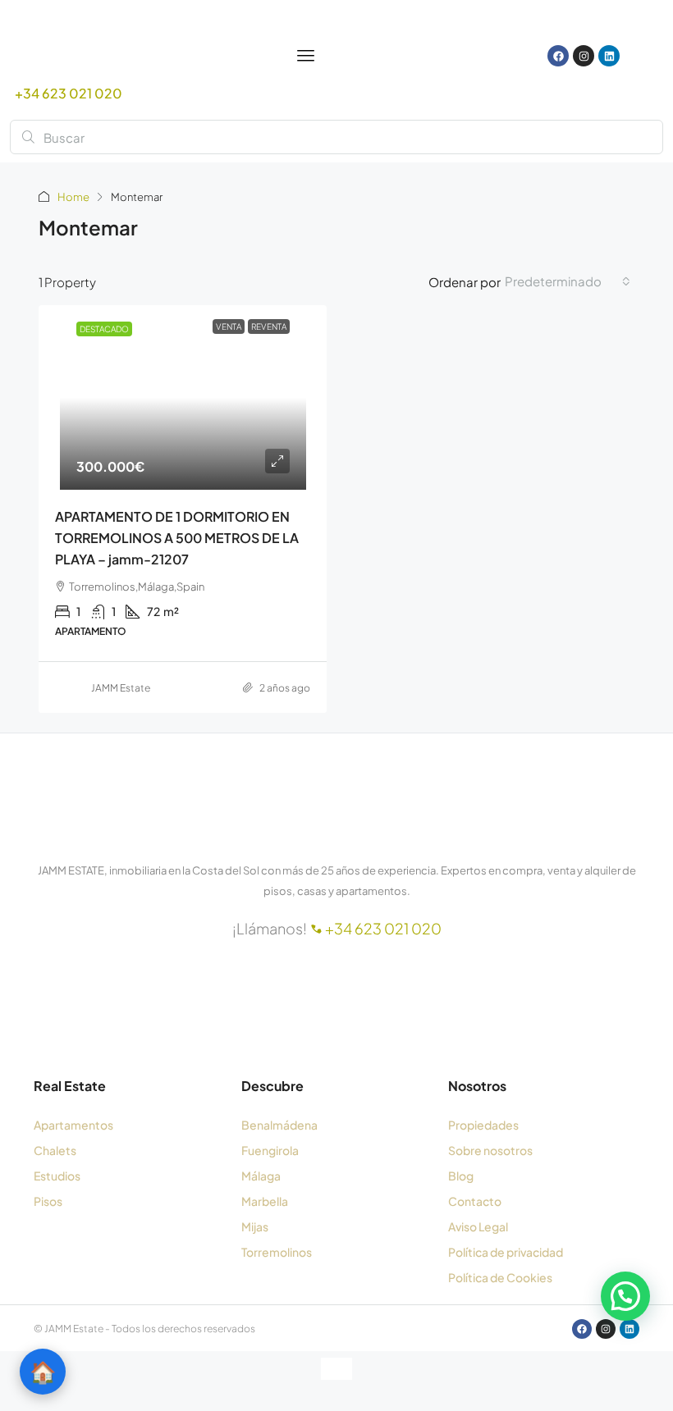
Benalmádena (279, 1124)
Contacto (474, 1201)
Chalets (55, 1150)
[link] (183, 397)
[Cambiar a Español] (471, 56)
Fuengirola (270, 1150)
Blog (461, 1175)
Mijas (254, 1226)
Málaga (261, 1175)
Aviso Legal (478, 1226)
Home (73, 196)
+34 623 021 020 (68, 93)
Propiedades (483, 1124)
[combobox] (567, 281)
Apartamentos (73, 1124)
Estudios (57, 1175)
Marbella (264, 1201)
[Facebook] (558, 55)
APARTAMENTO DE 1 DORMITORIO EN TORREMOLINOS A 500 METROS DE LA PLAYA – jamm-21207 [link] (177, 538)
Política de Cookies (500, 1277)
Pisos (48, 1201)
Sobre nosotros (490, 1150)
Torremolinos (276, 1251)
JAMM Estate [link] (120, 688)
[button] (625, 1296)
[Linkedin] (609, 55)
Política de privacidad (505, 1251)
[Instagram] (583, 55)
